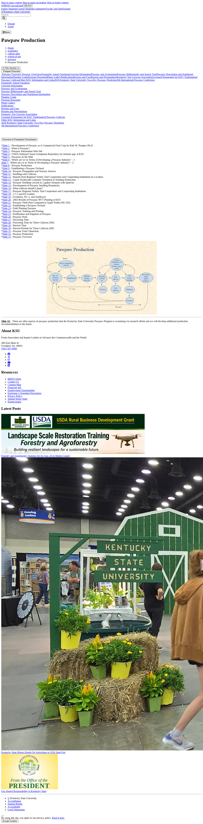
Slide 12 (7, 177)
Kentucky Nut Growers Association (135, 77)
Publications (67, 77)
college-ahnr (14, 53)
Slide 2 (6, 148)
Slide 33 (7, 236)
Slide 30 (7, 228)
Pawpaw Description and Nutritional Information (25, 94)
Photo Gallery (54, 77)
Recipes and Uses (82, 77)
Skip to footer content (58, 2)
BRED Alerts (14, 379)
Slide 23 (7, 208)
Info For (27, 6)
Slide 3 (6, 151)
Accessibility (14, 806)
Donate (11, 23)
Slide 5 (6, 157)
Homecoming (14, 401)
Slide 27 (7, 219)
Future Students (9, 8)
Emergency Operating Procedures (24, 393)
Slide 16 (7, 188)
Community (40, 8)
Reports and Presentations (104, 77)
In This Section (10, 68)
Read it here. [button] (58, 818)
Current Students (25, 8)
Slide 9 (6, 168)
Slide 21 (7, 202)
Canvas (13, 5)
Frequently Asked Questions (55, 74)
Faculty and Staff (54, 8)
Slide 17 (7, 191)
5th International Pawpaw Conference (136, 80)
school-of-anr (14, 56)
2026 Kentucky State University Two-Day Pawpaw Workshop (85, 80)
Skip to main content (11, 2)
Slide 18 (7, 194)
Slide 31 (7, 231)
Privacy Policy (15, 396)
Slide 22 (7, 205)
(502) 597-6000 (9, 348)
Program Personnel (37, 77)
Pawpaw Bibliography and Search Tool (137, 74)
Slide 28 (7, 222)
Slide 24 (7, 211)
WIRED (5, 5)
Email (20, 5)
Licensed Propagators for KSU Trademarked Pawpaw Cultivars (33, 117)
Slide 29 (7, 225)
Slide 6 (6, 159)
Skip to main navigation (34, 2)
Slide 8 (6, 165)
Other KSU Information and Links (37, 80)
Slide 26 (7, 217)
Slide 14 (7, 182)
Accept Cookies (10, 821)
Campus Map (14, 384)
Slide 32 (7, 234)
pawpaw (12, 59)
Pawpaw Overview (11, 71)
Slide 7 (5, 162)
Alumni (66, 8)
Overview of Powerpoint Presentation (19, 139)
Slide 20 (7, 199)
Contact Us (13, 381)
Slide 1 (6, 145)
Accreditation (14, 801)
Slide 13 (7, 179)
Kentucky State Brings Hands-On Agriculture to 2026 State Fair (33, 752)
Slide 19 (7, 197)
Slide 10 (7, 171)
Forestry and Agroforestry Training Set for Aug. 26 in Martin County (35, 456)
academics (13, 50)
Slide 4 (6, 154)
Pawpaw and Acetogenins (104, 74)
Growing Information (80, 74)
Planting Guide (20, 77)
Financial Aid (14, 387)
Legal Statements (16, 809)
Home (11, 48)
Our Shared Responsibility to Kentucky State (23, 791)
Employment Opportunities (21, 390)
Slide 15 (7, 185)
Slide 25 (7, 214)
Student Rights (15, 804)
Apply (11, 26)
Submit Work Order (17, 399)
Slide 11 (7, 174)
